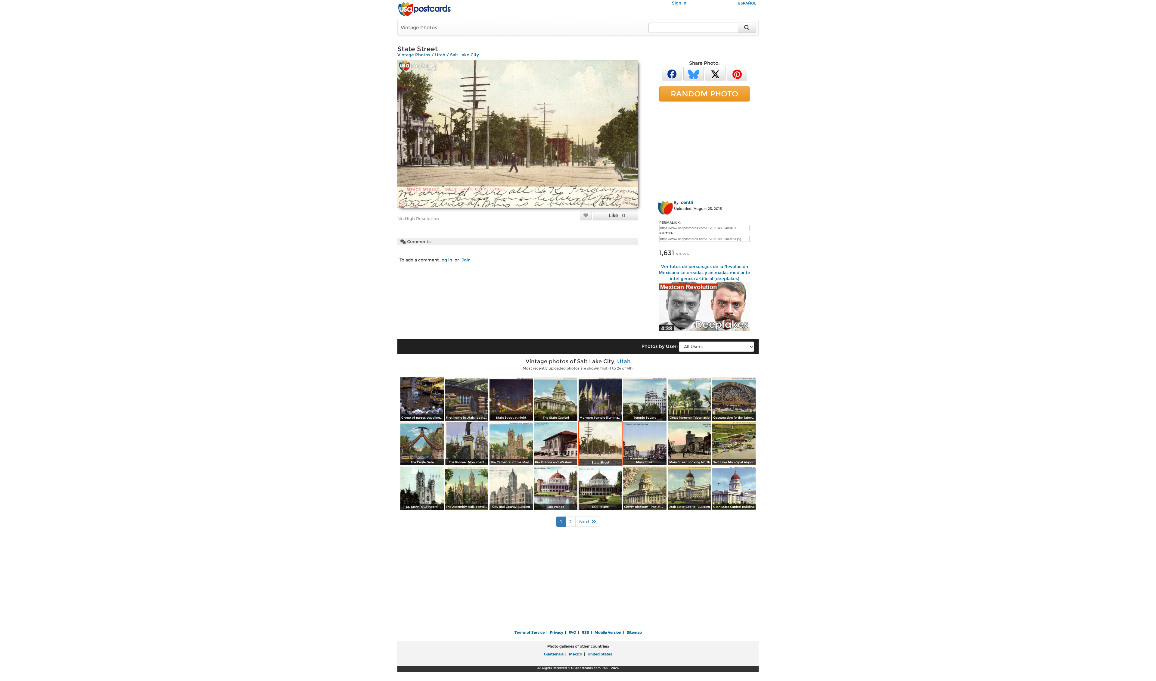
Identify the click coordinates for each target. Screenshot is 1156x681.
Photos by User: (660, 346)
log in (446, 260)
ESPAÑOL (747, 3)
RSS (585, 632)
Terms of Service (529, 632)
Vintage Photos (419, 27)
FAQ (572, 632)
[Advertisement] (704, 150)
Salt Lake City (464, 55)
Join (466, 260)
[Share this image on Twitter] (715, 73)
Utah (440, 55)
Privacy (556, 632)
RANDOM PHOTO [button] (704, 93)
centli (687, 202)
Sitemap (634, 632)
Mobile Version (608, 632)
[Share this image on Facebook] (672, 73)
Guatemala (554, 654)
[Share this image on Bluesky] (693, 73)
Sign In (679, 3)
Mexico (575, 654)
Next (585, 521)
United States (600, 654)
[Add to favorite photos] (586, 215)
